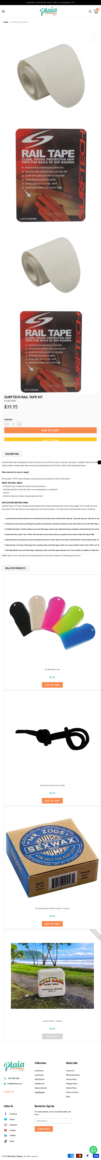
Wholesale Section (73, 1075)
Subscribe (43, 1129)
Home (6, 22)
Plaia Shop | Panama (15, 1156)
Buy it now (50, 440)
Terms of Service (72, 1092)
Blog (68, 1096)
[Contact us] (93, 1150)
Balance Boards (41, 1088)
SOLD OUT (52, 1036)
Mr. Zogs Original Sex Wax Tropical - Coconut (52, 908)
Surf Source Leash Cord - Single (52, 785)
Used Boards (39, 1092)
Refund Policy (71, 1088)
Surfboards (39, 1071)
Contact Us (70, 1071)
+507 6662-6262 (13, 1078)
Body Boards (40, 1079)
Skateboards (39, 1083)
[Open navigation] (3, 11)
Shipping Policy (71, 1083)
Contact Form (9, 1091)
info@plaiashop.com (14, 1083)
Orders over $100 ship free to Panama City (50, 2)
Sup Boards (39, 1075)
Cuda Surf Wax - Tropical (52, 1021)
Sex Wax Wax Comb (52, 669)
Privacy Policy (71, 1079)
